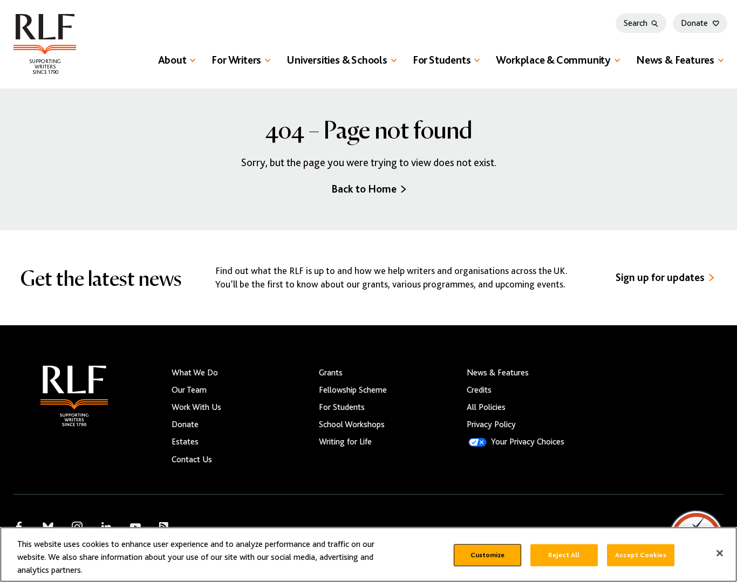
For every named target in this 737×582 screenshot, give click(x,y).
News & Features (675, 60)
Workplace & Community (553, 60)
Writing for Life (345, 441)
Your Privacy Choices (527, 441)
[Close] (720, 553)
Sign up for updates (660, 277)
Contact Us (192, 459)
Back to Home (364, 189)
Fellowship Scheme (353, 390)
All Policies (486, 407)
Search (635, 23)
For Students (442, 60)
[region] (368, 554)
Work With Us (196, 407)
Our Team (189, 390)
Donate (694, 23)
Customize (487, 555)
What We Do (195, 372)
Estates (185, 441)
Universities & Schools (336, 60)
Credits (479, 390)
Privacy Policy (491, 424)
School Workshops (352, 424)
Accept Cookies (640, 555)
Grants (331, 372)
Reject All (563, 555)
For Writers (236, 60)
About (172, 60)
